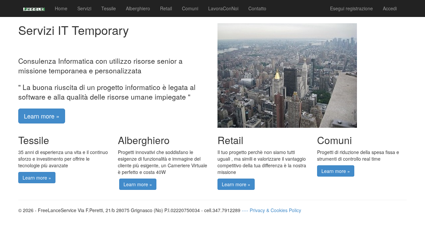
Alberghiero (138, 8)
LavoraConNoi (223, 8)
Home (61, 8)
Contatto (257, 8)
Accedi (390, 8)
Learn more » (41, 116)
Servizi (84, 8)
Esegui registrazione (351, 8)
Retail (166, 8)
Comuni (190, 8)
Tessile (108, 8)
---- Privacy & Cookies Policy (271, 210)
